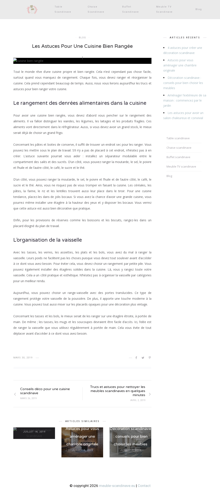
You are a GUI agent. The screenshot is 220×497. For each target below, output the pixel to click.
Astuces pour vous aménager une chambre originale (82, 436)
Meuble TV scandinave (164, 9)
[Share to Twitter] (143, 357)
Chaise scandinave (96, 9)
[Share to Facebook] (136, 357)
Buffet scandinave (130, 9)
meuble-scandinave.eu (117, 486)
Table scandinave (63, 9)
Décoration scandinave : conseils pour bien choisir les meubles (130, 436)
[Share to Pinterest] (150, 357)
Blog (199, 9)
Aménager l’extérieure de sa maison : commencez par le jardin (184, 100)
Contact (144, 486)
